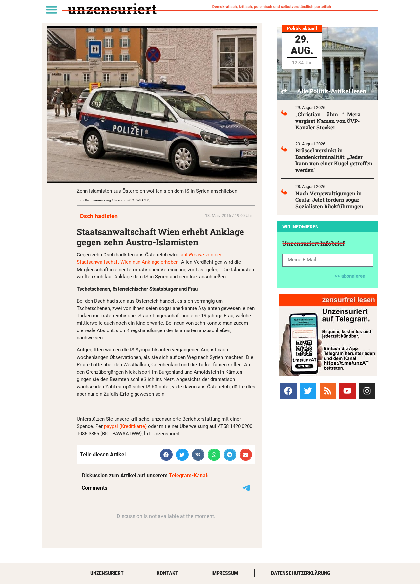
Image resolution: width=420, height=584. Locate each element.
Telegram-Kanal (188, 475)
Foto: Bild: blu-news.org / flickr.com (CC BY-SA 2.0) (113, 200)
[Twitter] (308, 391)
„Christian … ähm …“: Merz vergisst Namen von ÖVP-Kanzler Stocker (327, 121)
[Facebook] (288, 391)
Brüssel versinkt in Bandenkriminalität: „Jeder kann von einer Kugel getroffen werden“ (333, 160)
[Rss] (328, 391)
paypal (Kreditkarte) (125, 426)
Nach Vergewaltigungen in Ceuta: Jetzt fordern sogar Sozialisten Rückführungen (329, 200)
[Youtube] (347, 391)
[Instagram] (367, 391)
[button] (51, 9)
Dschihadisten (99, 216)
